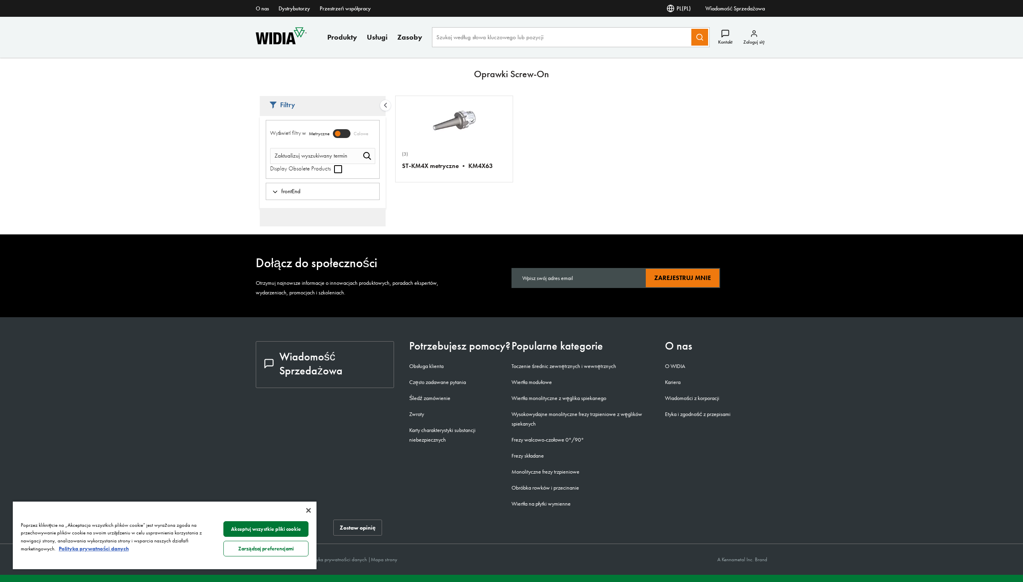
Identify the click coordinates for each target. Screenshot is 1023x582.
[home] (281, 42)
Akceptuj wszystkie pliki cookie (266, 529)
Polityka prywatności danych (337, 559)
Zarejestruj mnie (682, 278)
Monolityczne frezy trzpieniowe (545, 471)
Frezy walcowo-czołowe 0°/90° (548, 439)
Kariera (673, 382)
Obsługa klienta (426, 366)
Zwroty (416, 414)
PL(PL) (684, 8)
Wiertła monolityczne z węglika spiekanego (559, 398)
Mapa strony (384, 559)
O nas (262, 8)
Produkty (342, 37)
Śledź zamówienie (429, 398)
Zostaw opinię (358, 527)
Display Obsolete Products (301, 168)
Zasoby (409, 37)
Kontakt (725, 42)
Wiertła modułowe (532, 382)
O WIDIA (675, 366)
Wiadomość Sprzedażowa (735, 8)
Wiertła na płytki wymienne (541, 503)
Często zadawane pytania (437, 382)
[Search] (699, 37)
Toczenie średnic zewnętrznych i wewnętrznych (564, 366)
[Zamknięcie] (308, 510)
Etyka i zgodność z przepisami (697, 414)
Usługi (377, 37)
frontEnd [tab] (291, 191)
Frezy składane (528, 455)
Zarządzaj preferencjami (266, 548)
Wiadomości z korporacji (692, 398)
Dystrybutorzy (294, 8)
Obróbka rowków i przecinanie (545, 487)
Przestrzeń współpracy (345, 8)
